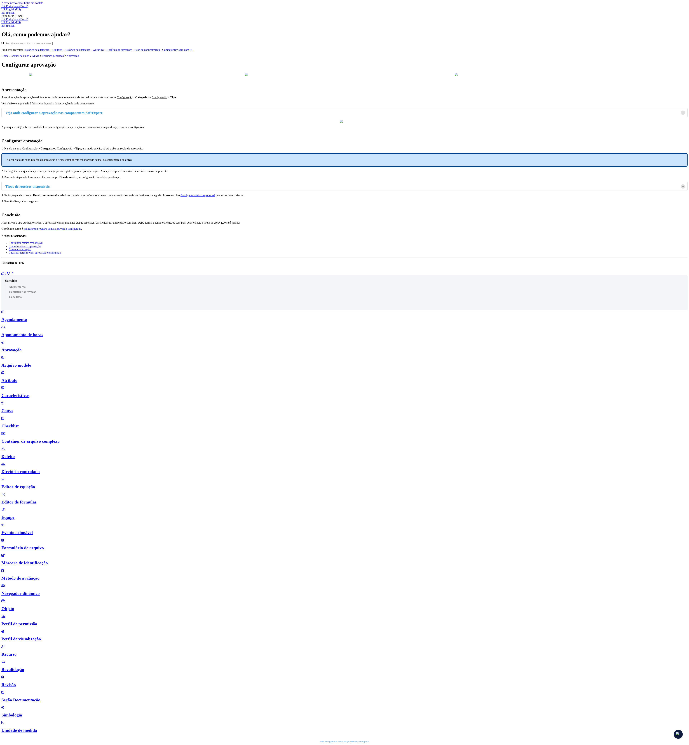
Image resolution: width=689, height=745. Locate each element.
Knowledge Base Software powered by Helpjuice (344, 741)
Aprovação (72, 55)
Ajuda (35, 55)
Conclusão (15, 296)
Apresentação (17, 286)
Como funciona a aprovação (25, 246)
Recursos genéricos (53, 55)
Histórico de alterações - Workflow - (85, 49)
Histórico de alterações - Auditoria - (44, 49)
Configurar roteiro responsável (198, 195)
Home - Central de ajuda (15, 55)
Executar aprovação (20, 249)
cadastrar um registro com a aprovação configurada (52, 228)
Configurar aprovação (22, 291)
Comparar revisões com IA (177, 49)
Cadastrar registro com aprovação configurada (35, 252)
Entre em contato (33, 2)
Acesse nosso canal (12, 2)
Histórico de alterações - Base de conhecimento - (134, 49)
